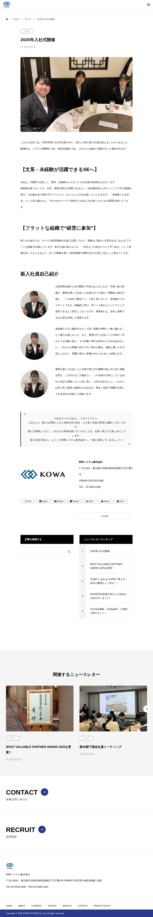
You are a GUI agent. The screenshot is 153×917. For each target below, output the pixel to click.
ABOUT (21, 906)
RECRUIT (67, 906)
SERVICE (52, 906)
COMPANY (36, 906)
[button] (147, 709)
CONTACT (83, 906)
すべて (27, 31)
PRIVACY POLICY (102, 906)
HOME (9, 906)
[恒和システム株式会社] (6, 4)
